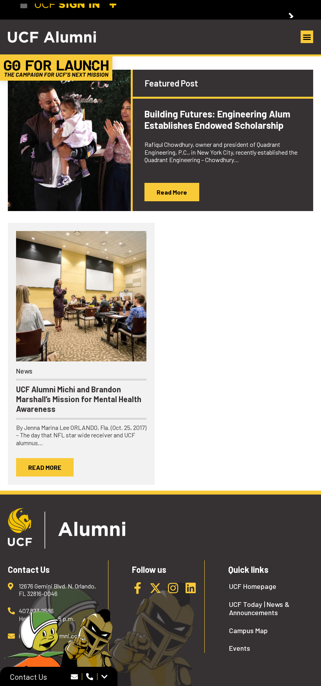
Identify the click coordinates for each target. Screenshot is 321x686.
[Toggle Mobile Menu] (293, 9)
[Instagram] (173, 588)
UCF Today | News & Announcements (259, 608)
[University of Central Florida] (77, 10)
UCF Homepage (252, 586)
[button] (307, 37)
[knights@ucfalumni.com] (74, 676)
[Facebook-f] (138, 588)
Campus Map (248, 630)
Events (239, 648)
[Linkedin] (191, 588)
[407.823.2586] (89, 676)
